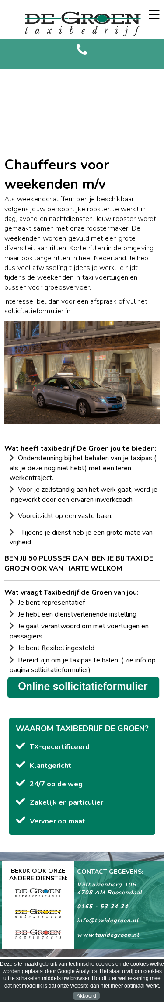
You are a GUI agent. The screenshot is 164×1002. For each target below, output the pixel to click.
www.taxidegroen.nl (108, 935)
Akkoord (86, 996)
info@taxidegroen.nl (108, 921)
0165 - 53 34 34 (102, 907)
